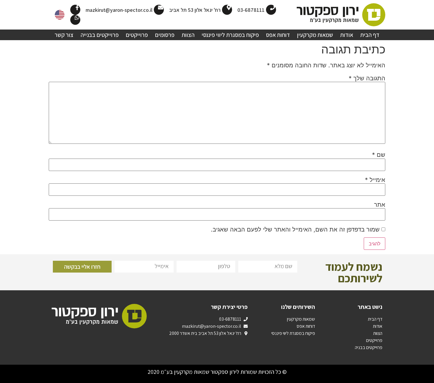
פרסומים (164, 35)
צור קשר (64, 35)
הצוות (188, 35)
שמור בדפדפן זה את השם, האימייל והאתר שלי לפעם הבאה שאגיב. (295, 229)
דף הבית (369, 35)
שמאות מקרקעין (315, 35)
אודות (346, 35)
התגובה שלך (367, 78)
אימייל (375, 180)
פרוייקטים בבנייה (100, 35)
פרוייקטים (137, 35)
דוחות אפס (278, 35)
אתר (379, 205)
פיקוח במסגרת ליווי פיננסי (230, 35)
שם (378, 155)
